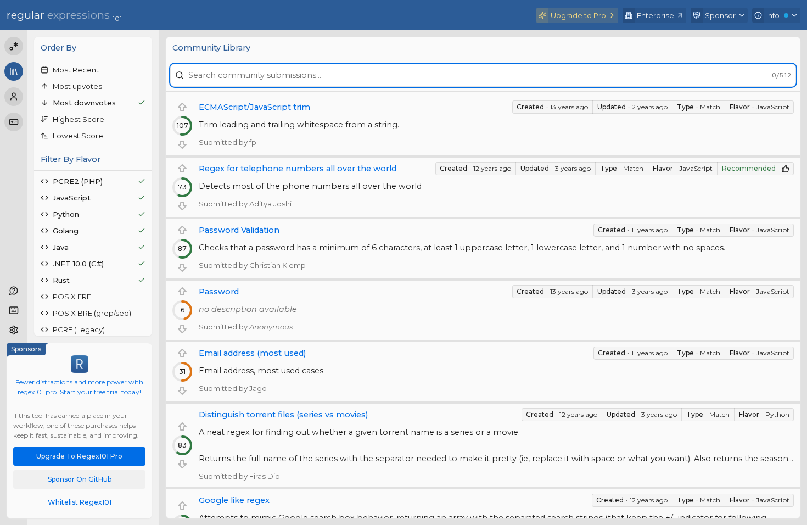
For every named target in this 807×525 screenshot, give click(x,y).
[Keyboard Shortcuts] (14, 310)
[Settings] (14, 330)
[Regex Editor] (13, 46)
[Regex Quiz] (13, 122)
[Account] (13, 96)
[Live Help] (14, 290)
